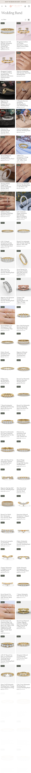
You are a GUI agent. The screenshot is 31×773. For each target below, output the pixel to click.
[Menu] (2, 6)
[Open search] (6, 6)
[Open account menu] (25, 6)
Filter (4, 19)
